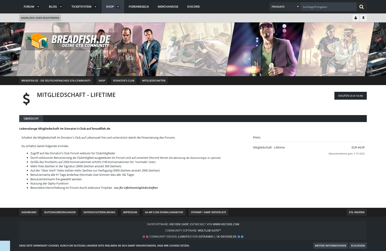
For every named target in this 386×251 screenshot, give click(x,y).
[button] (285, 6)
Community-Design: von (193, 236)
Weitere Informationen (330, 245)
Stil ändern (357, 212)
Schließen (358, 245)
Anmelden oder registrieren (40, 17)
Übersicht (31, 118)
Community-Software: (193, 230)
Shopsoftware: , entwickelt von (193, 224)
